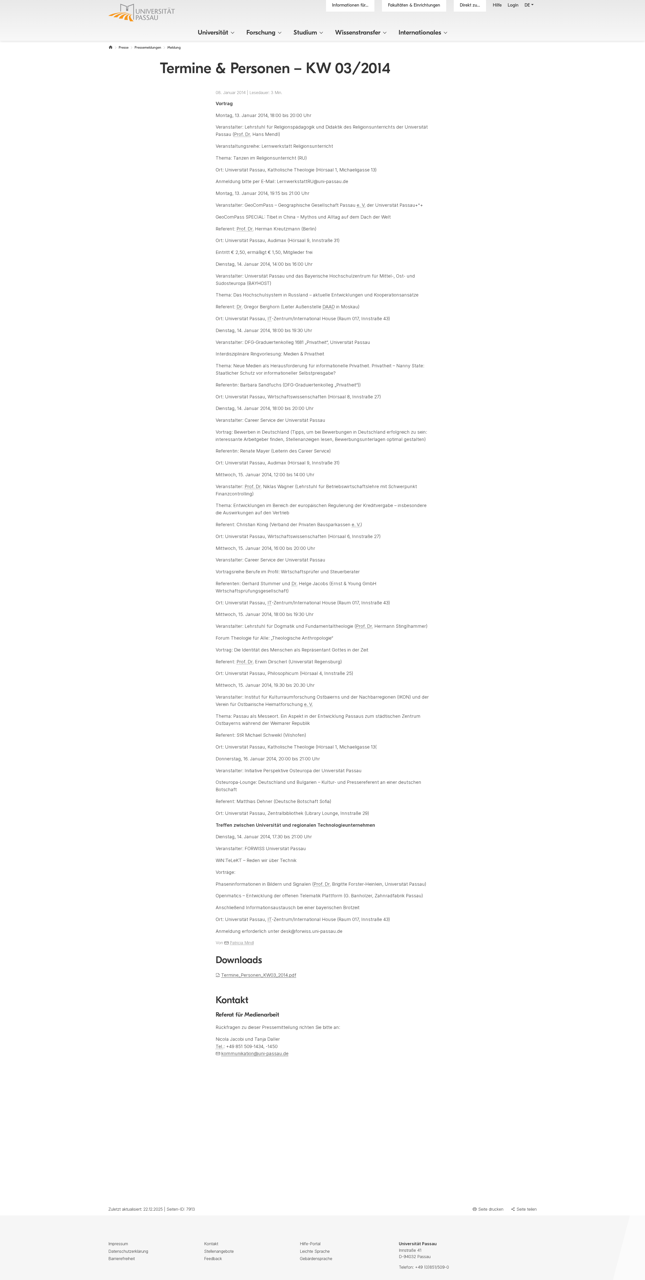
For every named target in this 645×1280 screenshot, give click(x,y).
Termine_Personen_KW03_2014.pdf (258, 975)
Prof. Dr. (242, 134)
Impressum (118, 1243)
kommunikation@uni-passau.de (254, 1053)
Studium (305, 32)
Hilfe (497, 5)
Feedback (213, 1258)
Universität (213, 32)
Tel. (219, 1046)
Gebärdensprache (316, 1258)
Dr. (240, 306)
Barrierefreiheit (121, 1258)
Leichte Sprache (315, 1251)
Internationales (420, 32)
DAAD (328, 306)
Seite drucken (490, 1209)
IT (270, 318)
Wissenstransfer (357, 32)
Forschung (260, 32)
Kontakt (211, 1243)
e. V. (361, 205)
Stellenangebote (219, 1251)
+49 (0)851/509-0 (432, 1267)
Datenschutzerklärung (128, 1251)
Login (513, 5)
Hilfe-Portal (310, 1243)
